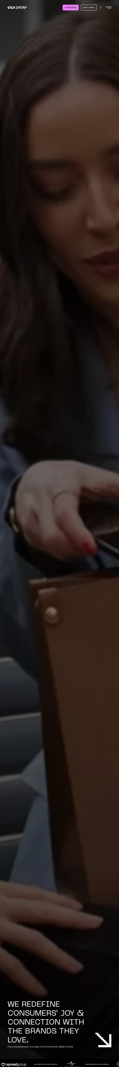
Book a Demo (89, 7)
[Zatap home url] (17, 7)
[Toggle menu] (108, 7)
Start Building (70, 7)
